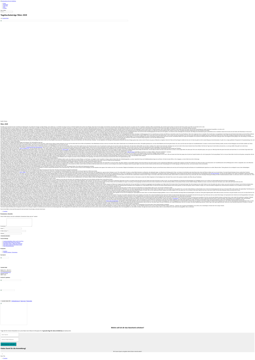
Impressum (23, 301)
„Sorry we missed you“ (24, 148)
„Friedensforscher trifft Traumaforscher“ (34, 147)
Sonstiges (5, 251)
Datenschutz (29, 301)
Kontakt (5, 8)
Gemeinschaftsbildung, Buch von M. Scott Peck (13, 241)
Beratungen (5, 4)
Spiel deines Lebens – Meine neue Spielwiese (12, 243)
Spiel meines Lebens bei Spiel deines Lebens (12, 244)
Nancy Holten (23, 172)
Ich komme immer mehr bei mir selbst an (11, 242)
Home (4, 3)
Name (2, 228)
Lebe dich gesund (131, 151)
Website (2, 233)
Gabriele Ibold (5, 18)
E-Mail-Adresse (4, 230)
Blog (4, 6)
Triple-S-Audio (65, 149)
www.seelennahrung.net (6, 272)
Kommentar (3, 226)
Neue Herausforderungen (8, 246)
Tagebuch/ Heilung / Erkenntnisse (10, 252)
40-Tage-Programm (215, 173)
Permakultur (175, 198)
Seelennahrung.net (15, 301)
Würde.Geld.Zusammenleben (112, 200)
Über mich (5, 5)
